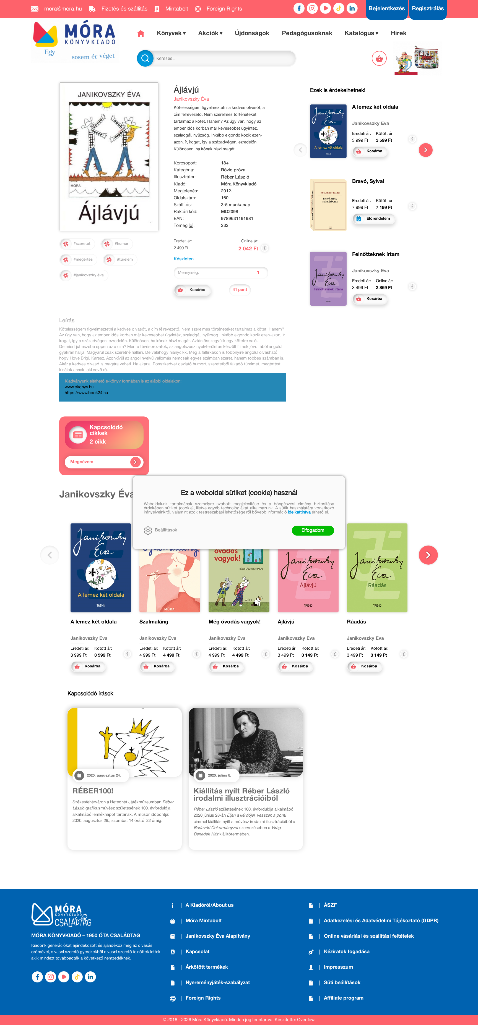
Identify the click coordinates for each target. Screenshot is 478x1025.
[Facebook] (299, 8)
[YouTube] (325, 8)
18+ (225, 163)
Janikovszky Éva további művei (130, 495)
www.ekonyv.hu (79, 387)
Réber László (235, 177)
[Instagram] (312, 8)
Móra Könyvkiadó (238, 184)
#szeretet (82, 244)
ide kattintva (299, 512)
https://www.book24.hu (86, 393)
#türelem (125, 259)
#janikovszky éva (89, 275)
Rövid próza (233, 170)
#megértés (83, 259)
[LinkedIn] (352, 8)
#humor (121, 244)
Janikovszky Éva (191, 99)
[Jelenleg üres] (380, 58)
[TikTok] (338, 8)
